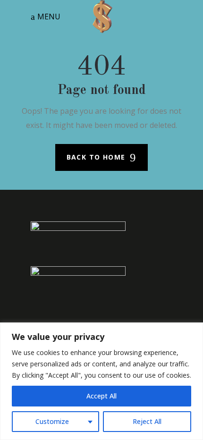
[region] (101, 381)
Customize (52, 421)
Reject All (147, 421)
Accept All (101, 395)
